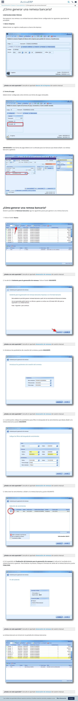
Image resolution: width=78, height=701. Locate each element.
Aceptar (71, 698)
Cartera (13, 5)
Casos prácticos (20, 5)
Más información (61, 698)
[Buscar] (69, 2)
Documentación (6, 5)
